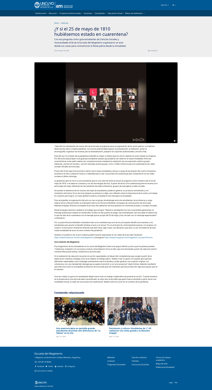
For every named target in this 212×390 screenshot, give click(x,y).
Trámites (135, 361)
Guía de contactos (139, 357)
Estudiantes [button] (100, 13)
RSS (176, 382)
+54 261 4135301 (44, 362)
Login (171, 382)
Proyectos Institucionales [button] (70, 13)
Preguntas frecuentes (116, 364)
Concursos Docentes (140, 364)
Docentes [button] (88, 13)
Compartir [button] (154, 51)
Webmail (111, 357)
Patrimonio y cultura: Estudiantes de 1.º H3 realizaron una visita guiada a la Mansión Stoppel (130, 330)
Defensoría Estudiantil (165, 367)
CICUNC (50, 386)
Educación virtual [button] (115, 13)
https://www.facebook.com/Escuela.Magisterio (74, 237)
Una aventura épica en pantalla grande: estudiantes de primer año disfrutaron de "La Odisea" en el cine (78, 330)
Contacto (111, 361)
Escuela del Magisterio (48, 353)
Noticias (65, 23)
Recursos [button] (53, 13)
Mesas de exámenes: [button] (134, 13)
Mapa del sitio (162, 363)
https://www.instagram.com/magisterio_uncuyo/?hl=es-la (128, 237)
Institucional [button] (40, 13)
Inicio (56, 23)
